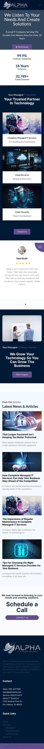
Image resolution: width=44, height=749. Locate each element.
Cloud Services (22, 175)
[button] (18, 304)
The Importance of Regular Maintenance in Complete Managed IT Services (17, 522)
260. (10, 689)
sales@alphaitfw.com (12, 692)
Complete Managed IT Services (22, 138)
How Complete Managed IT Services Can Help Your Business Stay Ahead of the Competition (21, 478)
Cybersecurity (12, 734)
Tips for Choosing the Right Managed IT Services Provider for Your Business (21, 565)
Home (5, 721)
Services (6, 725)
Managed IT (11, 728)
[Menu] (40, 5)
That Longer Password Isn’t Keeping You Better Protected (19, 436)
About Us (7, 737)
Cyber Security (22, 212)
